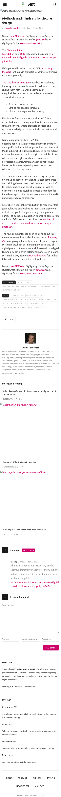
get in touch (13, 686)
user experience (11, 307)
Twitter (21, 373)
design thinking (29, 299)
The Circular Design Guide (16, 82)
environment (45, 299)
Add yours (28, 550)
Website (8, 373)
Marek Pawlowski (12, 28)
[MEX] (30, 4)
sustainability (36, 303)
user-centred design (31, 307)
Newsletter (23, 786)
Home (9, 778)
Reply (44, 562)
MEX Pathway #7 (37, 255)
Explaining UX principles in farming (19, 462)
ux (45, 307)
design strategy (11, 299)
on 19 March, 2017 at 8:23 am (29, 562)
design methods (34, 295)
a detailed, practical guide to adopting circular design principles (29, 58)
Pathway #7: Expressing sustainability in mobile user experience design (29, 288)
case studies (18, 295)
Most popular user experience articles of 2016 (24, 529)
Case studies (24, 282)
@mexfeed (41, 39)
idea (56, 299)
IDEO (22, 54)
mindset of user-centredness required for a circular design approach (28, 223)
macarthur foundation (15, 303)
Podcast (22, 778)
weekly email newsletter (31, 43)
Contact (40, 786)
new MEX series (18, 36)
